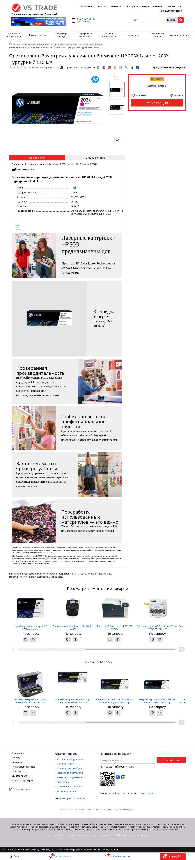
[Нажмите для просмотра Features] (18, 227)
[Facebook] (118, 777)
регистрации (146, 793)
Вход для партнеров (171, 10)
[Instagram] (123, 777)
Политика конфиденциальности (133, 835)
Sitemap (63, 835)
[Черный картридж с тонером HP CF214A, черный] (30, 609)
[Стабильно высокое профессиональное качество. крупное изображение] (34, 428)
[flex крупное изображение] (34, 521)
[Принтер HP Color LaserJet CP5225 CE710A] (114, 609)
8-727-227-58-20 (85, 18)
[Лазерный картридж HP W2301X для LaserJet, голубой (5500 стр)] (156, 682)
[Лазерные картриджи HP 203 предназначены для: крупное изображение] (34, 255)
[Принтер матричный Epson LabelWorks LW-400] (72, 609)
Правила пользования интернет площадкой (89, 835)
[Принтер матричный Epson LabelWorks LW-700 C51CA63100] (156, 609)
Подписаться (171, 760)
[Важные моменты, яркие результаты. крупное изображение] (100, 474)
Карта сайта (52, 835)
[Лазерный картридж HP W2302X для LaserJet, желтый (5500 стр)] (72, 682)
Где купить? (157, 79)
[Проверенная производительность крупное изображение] (100, 381)
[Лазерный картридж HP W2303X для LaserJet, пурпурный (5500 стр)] (114, 682)
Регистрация (157, 102)
